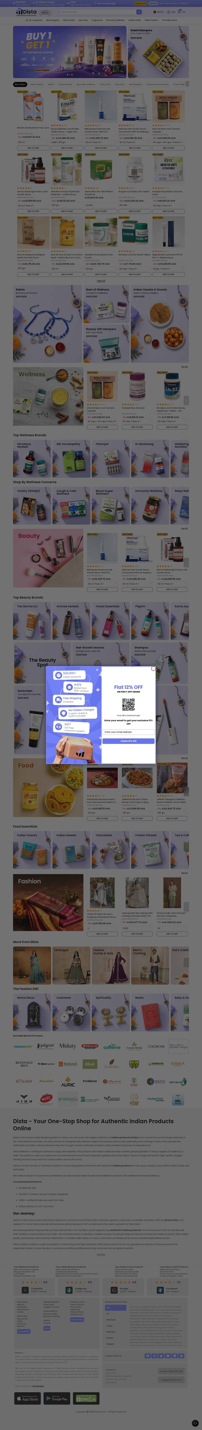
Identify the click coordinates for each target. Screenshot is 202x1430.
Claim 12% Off (128, 741)
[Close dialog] (153, 668)
